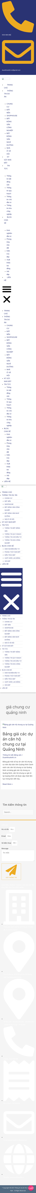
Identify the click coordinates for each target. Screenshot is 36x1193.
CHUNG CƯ (8, 498)
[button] (7, 294)
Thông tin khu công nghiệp (12, 541)
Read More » (8, 784)
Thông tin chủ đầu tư (9, 199)
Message (5, 848)
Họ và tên (5, 829)
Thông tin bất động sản (12, 529)
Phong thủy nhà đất (12, 552)
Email (4, 836)
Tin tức (7, 167)
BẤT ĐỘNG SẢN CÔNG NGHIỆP (10, 124)
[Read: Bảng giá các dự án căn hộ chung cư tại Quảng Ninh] (18, 726)
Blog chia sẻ (8, 220)
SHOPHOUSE (12, 116)
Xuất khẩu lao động (12, 558)
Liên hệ (7, 278)
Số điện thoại (7, 843)
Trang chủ (8, 86)
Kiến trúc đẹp (8, 254)
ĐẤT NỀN (8, 501)
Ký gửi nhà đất (7, 160)
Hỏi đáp (7, 561)
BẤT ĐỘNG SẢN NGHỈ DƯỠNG (10, 139)
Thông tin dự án (8, 94)
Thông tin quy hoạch (9, 191)
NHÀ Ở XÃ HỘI (9, 151)
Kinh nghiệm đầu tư (9, 233)
